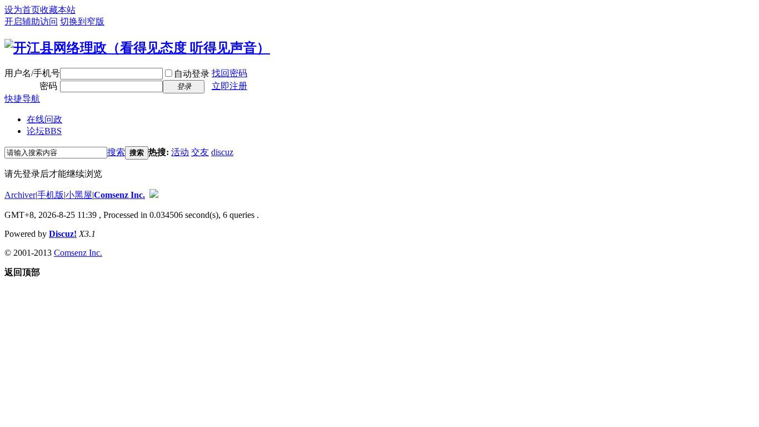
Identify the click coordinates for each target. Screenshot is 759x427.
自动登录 (191, 73)
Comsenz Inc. (119, 195)
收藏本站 (58, 9)
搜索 (116, 152)
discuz (222, 152)
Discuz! (63, 234)
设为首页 (22, 9)
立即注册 (229, 86)
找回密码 (229, 73)
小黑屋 (79, 195)
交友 (200, 152)
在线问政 (44, 119)
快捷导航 (22, 98)
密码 (48, 86)
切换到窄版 (82, 21)
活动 (180, 152)
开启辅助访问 (31, 21)
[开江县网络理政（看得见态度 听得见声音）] (137, 48)
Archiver (20, 195)
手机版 (50, 195)
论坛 (44, 131)
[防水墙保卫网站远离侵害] (153, 195)
